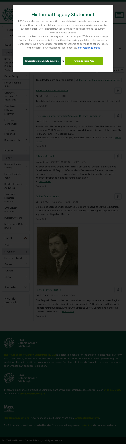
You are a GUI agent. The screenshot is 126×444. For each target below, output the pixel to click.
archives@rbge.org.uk (89, 47)
